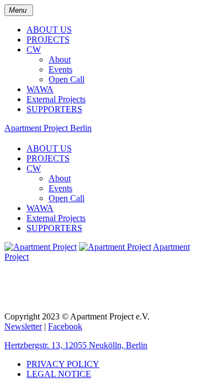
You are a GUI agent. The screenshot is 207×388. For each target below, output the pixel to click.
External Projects (56, 99)
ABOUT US (49, 29)
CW (33, 49)
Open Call (66, 79)
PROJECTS (48, 39)
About (60, 59)
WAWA (40, 89)
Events (60, 69)
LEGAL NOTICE (58, 374)
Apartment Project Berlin (48, 128)
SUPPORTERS (54, 109)
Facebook (65, 326)
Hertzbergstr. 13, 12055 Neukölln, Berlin (75, 345)
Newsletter (23, 326)
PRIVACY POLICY (62, 364)
